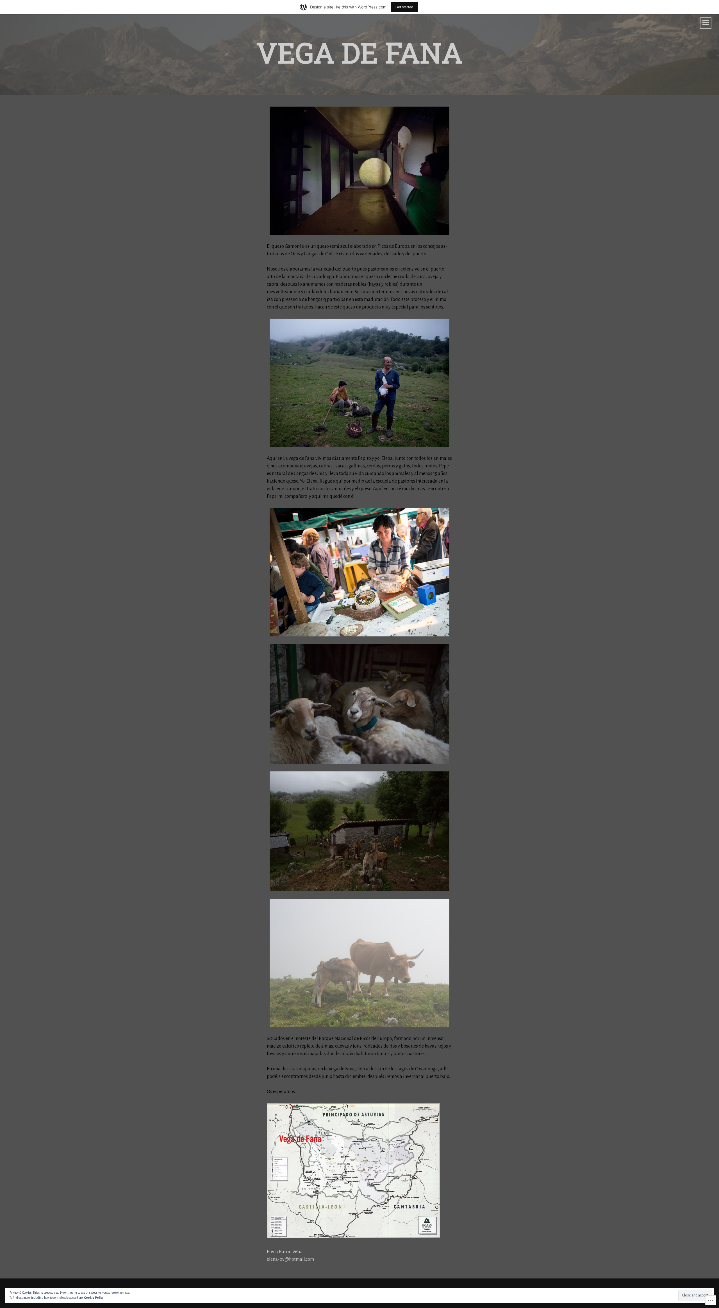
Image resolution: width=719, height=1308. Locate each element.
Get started (404, 7)
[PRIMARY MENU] (705, 23)
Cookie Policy (93, 1297)
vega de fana (360, 52)
